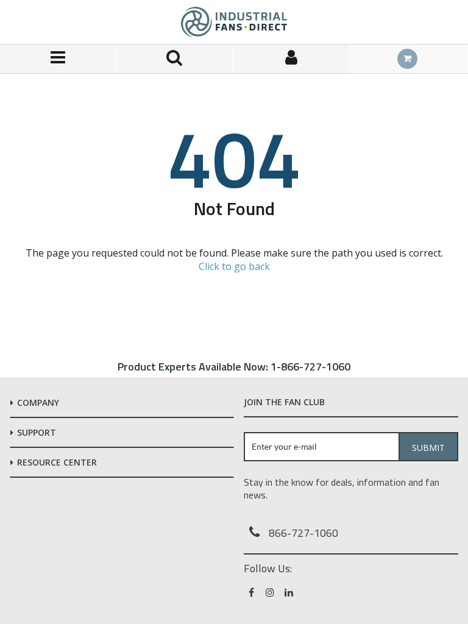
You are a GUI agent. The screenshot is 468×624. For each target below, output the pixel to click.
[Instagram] (271, 592)
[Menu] (58, 58)
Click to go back (234, 266)
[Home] (234, 22)
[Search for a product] (174, 58)
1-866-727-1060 (310, 366)
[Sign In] (291, 58)
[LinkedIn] (290, 592)
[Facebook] (252, 592)
